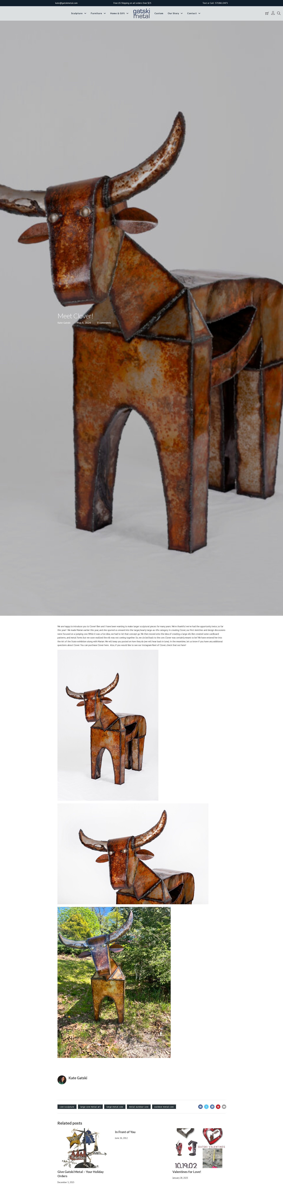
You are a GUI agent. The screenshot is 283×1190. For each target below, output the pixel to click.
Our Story (173, 13)
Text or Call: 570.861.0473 (215, 3)
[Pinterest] (218, 1106)
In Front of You (125, 1132)
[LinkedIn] (212, 1106)
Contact (192, 13)
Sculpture (77, 13)
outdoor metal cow (164, 1106)
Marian (80, 630)
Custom (158, 13)
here (183, 645)
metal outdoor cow (139, 1106)
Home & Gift (117, 13)
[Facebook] (200, 1106)
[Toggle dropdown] (85, 13)
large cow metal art (90, 1106)
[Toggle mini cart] (267, 13)
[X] (206, 1106)
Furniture (96, 13)
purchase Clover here (98, 645)
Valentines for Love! (186, 1171)
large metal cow (114, 1106)
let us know (192, 641)
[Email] (224, 1106)
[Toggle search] (279, 13)
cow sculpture (67, 1106)
